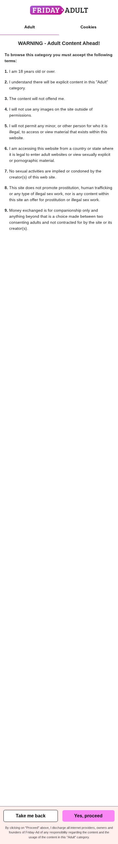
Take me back (31, 815)
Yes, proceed (88, 815)
